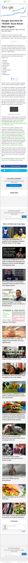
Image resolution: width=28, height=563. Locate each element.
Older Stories (20, 561)
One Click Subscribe (14, 185)
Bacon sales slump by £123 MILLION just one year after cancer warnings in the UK (13, 438)
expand (17, 134)
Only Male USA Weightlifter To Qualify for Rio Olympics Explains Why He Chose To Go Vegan (13, 241)
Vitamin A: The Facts (9, 322)
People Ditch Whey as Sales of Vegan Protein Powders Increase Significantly (13, 340)
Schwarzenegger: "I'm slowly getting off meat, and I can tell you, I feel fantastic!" (13, 303)
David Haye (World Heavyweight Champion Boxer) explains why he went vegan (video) (13, 283)
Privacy (25, 561)
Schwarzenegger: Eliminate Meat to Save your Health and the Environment (13, 478)
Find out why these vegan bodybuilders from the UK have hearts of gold (12, 458)
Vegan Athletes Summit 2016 (11, 359)
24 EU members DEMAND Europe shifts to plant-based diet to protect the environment (13, 395)
